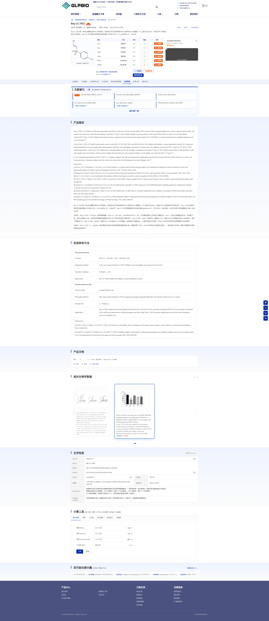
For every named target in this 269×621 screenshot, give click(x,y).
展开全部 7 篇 (134, 111)
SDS (185, 27)
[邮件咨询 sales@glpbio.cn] (265, 313)
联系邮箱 (177, 598)
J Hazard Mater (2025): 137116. (91, 94)
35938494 (163, 432)
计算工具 (136, 81)
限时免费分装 (138, 75)
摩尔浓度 (76, 518)
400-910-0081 (192, 3)
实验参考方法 (94, 81)
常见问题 (139, 605)
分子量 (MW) (80, 545)
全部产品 (101, 595)
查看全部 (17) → (192, 568)
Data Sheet (194, 27)
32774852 (146, 436)
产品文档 (105, 81)
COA (178, 27)
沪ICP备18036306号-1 (201, 614)
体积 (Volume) (81, 533)
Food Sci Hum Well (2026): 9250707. (128, 94)
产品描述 (84, 81)
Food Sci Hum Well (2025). (167, 94)
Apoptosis (92, 20)
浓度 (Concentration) (83, 539)
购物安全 (139, 595)
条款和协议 (177, 591)
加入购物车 (158, 43)
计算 (79, 551)
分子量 (91, 518)
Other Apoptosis (101, 20)
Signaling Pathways (81, 20)
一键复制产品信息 (90, 27)
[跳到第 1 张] (134, 443)
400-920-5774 (184, 3)
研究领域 (64, 591)
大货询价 (139, 71)
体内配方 (110, 518)
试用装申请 (148, 71)
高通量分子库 (103, 591)
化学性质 (127, 81)
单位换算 (100, 518)
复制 (194, 459)
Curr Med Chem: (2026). (124, 103)
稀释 (83, 518)
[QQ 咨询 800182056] (265, 302)
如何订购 (139, 591)
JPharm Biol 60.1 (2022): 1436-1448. (170, 103)
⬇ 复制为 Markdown (191, 453)
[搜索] (156, 7)
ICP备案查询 (178, 601)
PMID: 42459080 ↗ (122, 106)
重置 (87, 551)
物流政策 (139, 598)
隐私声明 (177, 595)
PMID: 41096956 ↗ (80, 106)
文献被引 (75, 81)
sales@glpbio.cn (105, 74)
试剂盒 (63, 595)
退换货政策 (140, 601)
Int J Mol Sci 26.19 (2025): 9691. (85, 103)
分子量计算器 (65, 598)
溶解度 (119, 518)
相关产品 (145, 81)
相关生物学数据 (116, 81)
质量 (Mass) (80, 528)
